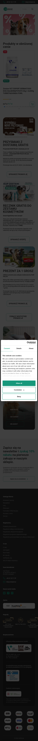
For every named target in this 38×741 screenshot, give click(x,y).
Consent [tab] (7, 348)
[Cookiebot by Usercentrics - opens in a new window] (27, 342)
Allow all (19, 383)
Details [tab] (19, 348)
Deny (19, 396)
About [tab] (31, 348)
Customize (18, 390)
